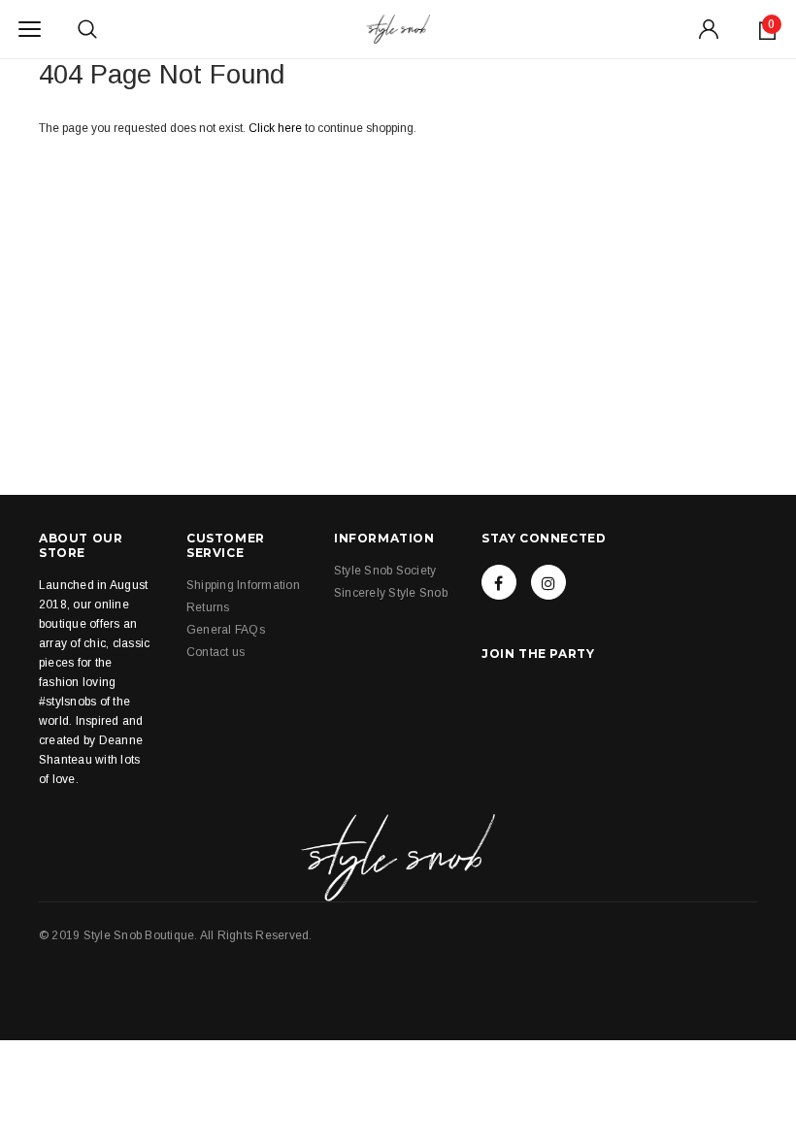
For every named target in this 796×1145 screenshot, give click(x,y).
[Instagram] (548, 582)
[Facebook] (498, 582)
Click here (277, 128)
